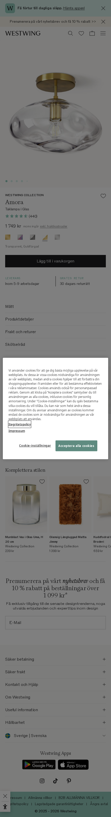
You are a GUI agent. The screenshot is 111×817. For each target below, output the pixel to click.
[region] (55, 408)
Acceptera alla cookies (76, 445)
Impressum (17, 430)
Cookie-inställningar (35, 445)
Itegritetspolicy (20, 424)
